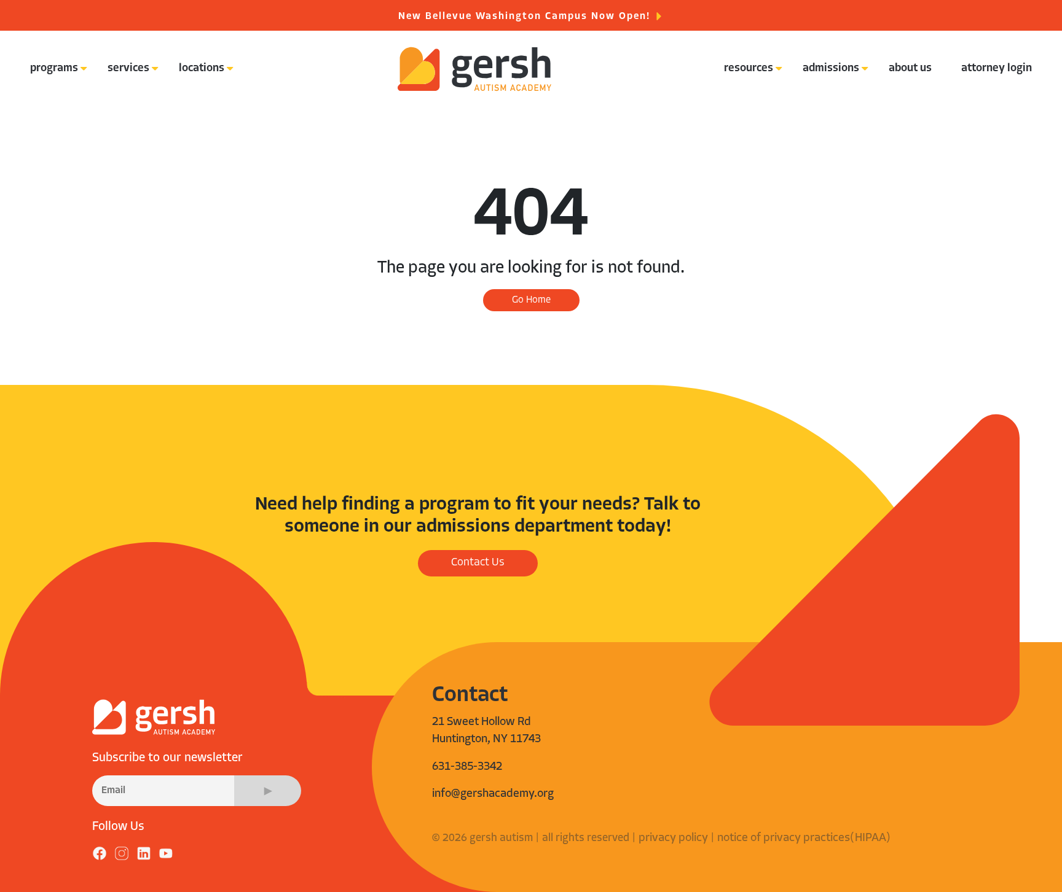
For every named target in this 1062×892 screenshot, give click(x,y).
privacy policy (673, 838)
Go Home (531, 300)
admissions (831, 68)
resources (748, 68)
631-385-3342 (467, 767)
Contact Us (478, 562)
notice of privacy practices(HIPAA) (804, 838)
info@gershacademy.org (493, 794)
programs (54, 68)
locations (201, 68)
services (128, 68)
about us (910, 68)
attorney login (996, 68)
